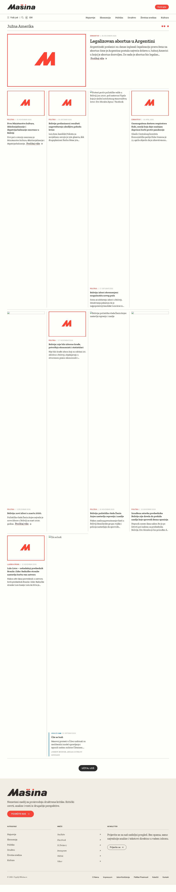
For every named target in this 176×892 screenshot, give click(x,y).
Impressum (107, 877)
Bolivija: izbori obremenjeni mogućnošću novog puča (104, 294)
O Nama (95, 877)
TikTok (60, 855)
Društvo (132, 17)
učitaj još (88, 768)
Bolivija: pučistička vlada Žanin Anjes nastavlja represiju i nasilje (107, 515)
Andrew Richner (58, 752)
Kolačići (155, 877)
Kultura (165, 17)
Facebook (61, 839)
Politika (119, 17)
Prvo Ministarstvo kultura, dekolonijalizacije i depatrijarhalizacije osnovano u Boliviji (23, 128)
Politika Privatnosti (141, 877)
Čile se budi (57, 737)
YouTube (61, 834)
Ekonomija (105, 17)
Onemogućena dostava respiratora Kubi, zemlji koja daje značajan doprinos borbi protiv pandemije (149, 126)
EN (30, 17)
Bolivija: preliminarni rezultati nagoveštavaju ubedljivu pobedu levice (65, 126)
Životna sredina (148, 17)
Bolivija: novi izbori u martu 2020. (24, 513)
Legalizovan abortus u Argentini (122, 41)
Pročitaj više (97, 58)
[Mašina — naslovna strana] (21, 7)
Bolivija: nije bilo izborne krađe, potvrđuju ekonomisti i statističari (66, 346)
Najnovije (90, 17)
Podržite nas (18, 814)
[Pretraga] (22, 17)
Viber (59, 861)
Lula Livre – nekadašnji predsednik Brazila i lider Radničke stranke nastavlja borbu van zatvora (25, 571)
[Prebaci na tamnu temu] (26, 17)
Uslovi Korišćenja (123, 877)
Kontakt (166, 877)
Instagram (61, 850)
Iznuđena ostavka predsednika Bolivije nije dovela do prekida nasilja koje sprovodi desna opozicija (149, 516)
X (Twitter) (62, 845)
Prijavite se (115, 847)
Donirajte (161, 7)
